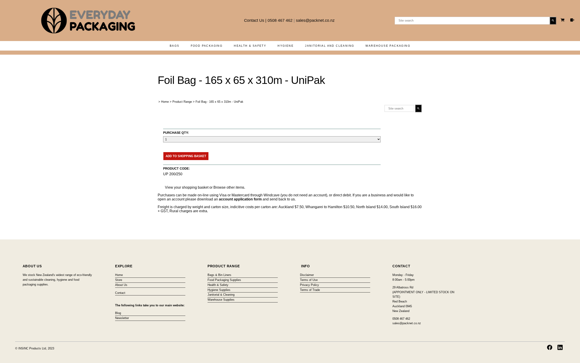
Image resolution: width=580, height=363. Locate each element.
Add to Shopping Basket (186, 156)
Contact (120, 293)
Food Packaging (207, 45)
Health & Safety (250, 45)
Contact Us (254, 20)
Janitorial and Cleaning (329, 45)
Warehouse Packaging (387, 45)
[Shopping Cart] (563, 20)
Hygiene (286, 45)
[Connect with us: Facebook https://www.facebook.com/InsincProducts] (549, 347)
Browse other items (228, 187)
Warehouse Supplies (221, 299)
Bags (174, 45)
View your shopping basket (186, 187)
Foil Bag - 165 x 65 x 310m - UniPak (219, 101)
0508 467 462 (280, 20)
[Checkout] (572, 20)
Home (165, 101)
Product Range (182, 101)
